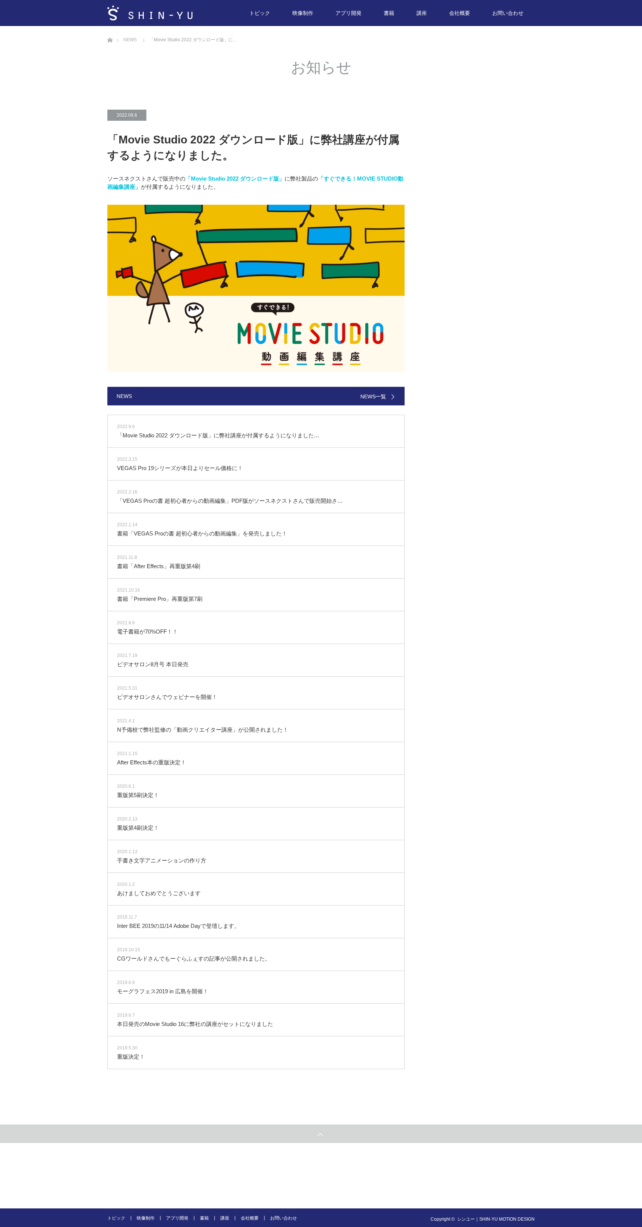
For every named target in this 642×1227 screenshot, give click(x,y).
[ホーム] (109, 29)
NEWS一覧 (373, 396)
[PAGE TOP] (321, 1133)
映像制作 (302, 13)
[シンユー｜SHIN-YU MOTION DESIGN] (149, 13)
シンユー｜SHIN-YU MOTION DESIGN (496, 1219)
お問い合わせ (507, 13)
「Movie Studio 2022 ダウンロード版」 (235, 178)
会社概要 (459, 13)
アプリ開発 (348, 13)
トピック (259, 13)
